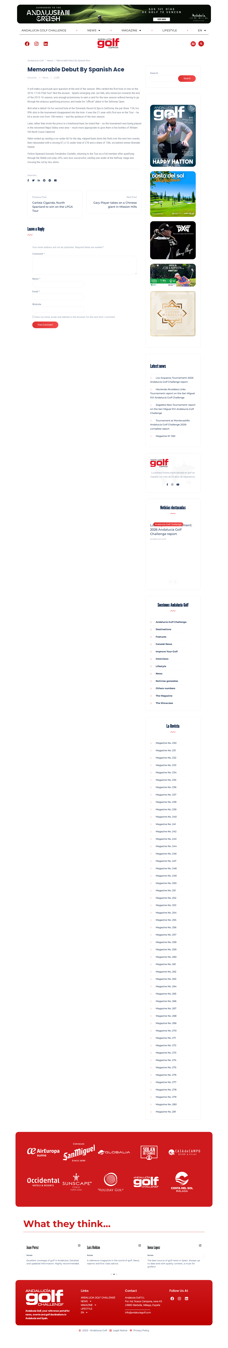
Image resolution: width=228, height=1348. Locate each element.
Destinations (163, 629)
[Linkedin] (45, 43)
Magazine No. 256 (166, 927)
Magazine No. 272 (166, 1045)
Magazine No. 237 (166, 794)
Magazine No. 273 (166, 1052)
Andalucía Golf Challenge (168, 524)
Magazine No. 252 (166, 897)
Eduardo (32, 77)
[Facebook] (27, 43)
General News (164, 644)
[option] (173, 530)
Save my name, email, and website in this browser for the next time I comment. (75, 317)
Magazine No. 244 (166, 846)
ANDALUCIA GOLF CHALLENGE (44, 30)
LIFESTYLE (169, 30)
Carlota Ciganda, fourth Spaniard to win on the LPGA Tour (52, 207)
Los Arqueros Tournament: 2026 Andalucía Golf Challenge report (171, 529)
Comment (38, 253)
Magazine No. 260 (166, 956)
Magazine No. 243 (166, 838)
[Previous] (170, 582)
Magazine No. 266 (166, 1001)
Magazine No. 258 (166, 942)
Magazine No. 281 (166, 1111)
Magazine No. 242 (166, 831)
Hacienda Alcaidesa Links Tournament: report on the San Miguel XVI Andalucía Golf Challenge (172, 393)
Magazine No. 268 (166, 1015)
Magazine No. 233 (166, 765)
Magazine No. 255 (166, 919)
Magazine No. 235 (166, 779)
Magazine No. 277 (166, 1082)
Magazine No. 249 (166, 875)
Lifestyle (161, 666)
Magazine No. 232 (166, 757)
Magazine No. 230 (166, 742)
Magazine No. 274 (166, 1060)
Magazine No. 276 (166, 1074)
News (45, 77)
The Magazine (164, 695)
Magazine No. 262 (166, 971)
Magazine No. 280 (166, 1104)
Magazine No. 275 (166, 1067)
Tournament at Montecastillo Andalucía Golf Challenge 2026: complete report (170, 424)
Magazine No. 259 (166, 949)
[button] (193, 43)
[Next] (175, 582)
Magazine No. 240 (166, 816)
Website (36, 304)
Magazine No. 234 (166, 772)
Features (161, 636)
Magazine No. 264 (166, 986)
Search (154, 73)
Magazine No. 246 (166, 853)
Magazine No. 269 (166, 1023)
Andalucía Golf (158, 539)
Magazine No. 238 (166, 801)
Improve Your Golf (167, 651)
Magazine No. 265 (166, 993)
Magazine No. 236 (166, 787)
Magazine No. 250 (166, 883)
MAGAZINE (129, 30)
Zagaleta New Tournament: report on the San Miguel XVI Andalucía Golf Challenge (172, 409)
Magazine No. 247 (166, 860)
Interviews (162, 658)
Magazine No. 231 (166, 750)
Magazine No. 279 (166, 1096)
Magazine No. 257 (166, 934)
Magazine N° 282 (165, 436)
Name (36, 278)
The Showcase (164, 703)
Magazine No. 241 (166, 824)
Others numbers (165, 688)
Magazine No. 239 (166, 809)
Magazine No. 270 (166, 1030)
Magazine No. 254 (166, 912)
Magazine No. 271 (166, 1037)
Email (36, 291)
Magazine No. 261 (166, 964)
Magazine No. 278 (166, 1089)
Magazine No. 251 (166, 890)
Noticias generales (167, 681)
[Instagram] (36, 43)
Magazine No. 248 (166, 868)
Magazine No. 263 (166, 978)
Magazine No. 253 (166, 905)
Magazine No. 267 (166, 1008)
